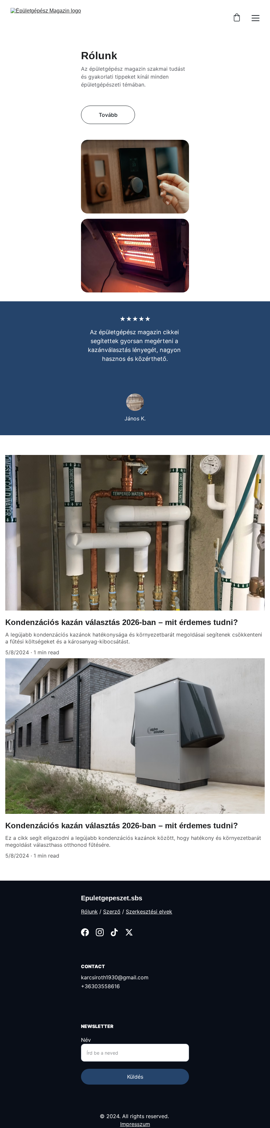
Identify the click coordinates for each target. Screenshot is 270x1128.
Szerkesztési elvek (149, 911)
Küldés (135, 1076)
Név (86, 1040)
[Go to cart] (236, 18)
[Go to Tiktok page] (114, 932)
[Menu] (255, 18)
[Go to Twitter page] (129, 932)
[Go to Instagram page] (100, 932)
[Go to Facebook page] (85, 932)
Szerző (112, 911)
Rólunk (89, 911)
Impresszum (135, 1124)
